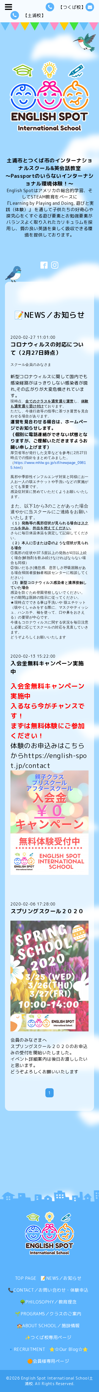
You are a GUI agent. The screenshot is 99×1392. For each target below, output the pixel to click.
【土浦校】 (34, 15)
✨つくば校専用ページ (48, 1337)
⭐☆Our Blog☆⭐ (68, 1349)
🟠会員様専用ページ (48, 1361)
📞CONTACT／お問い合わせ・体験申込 (48, 1290)
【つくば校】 (72, 7)
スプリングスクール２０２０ (47, 911)
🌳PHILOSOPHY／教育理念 (48, 1302)
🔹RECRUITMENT (26, 1349)
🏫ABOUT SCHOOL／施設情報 (48, 1326)
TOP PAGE (26, 1278)
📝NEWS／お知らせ (60, 1278)
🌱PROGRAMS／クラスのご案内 (48, 1314)
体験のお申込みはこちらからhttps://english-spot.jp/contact (48, 755)
